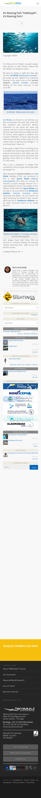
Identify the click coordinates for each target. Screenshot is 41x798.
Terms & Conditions (19, 782)
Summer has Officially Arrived (17, 371)
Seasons (20, 334)
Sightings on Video (20, 313)
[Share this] (5, 29)
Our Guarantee (9, 674)
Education (20, 338)
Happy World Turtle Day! (16, 340)
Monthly (26, 334)
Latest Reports (20, 329)
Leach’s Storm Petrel (15, 359)
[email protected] (15, 727)
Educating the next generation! (18, 435)
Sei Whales (7, 120)
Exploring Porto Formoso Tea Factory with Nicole (23, 453)
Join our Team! (9, 686)
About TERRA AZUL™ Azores (14, 669)
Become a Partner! (10, 692)
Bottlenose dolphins (25, 200)
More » (36, 446)
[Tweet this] (9, 29)
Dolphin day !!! (13, 346)
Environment (20, 369)
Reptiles (28, 365)
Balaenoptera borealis (27, 75)
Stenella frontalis (20, 83)
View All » (35, 352)
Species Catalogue (20, 356)
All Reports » (34, 334)
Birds (19, 365)
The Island (20, 450)
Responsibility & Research (13, 680)
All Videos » (34, 315)
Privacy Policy (30, 782)
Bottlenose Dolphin (12, 234)
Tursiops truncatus (21, 193)
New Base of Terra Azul (15, 440)
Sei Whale (14, 75)
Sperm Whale (23, 178)
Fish (23, 365)
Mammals (13, 365)
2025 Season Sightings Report (12, 331)
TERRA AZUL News (20, 432)
